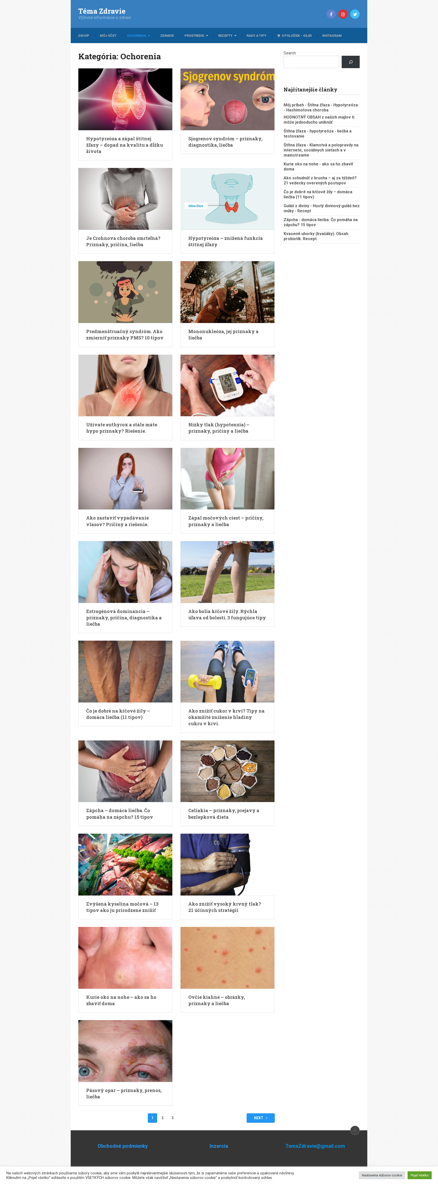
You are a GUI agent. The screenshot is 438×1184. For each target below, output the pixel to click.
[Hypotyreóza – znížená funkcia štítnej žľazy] (227, 199)
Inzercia (219, 1146)
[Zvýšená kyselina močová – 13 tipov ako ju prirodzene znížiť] (125, 864)
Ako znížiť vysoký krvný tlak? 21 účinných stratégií (224, 907)
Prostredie (194, 35)
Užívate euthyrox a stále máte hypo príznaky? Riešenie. (121, 428)
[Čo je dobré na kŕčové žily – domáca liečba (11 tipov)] (125, 671)
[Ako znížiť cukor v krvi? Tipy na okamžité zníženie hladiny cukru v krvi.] (227, 671)
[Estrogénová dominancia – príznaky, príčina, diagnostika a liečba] (125, 572)
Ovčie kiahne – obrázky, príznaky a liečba (216, 1000)
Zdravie (167, 35)
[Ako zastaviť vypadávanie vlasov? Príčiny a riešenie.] (125, 479)
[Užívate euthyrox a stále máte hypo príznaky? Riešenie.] (125, 385)
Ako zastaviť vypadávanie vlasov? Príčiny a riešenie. (117, 521)
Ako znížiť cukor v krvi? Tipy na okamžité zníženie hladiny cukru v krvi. (226, 717)
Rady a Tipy (256, 35)
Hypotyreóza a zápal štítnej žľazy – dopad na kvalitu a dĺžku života (124, 145)
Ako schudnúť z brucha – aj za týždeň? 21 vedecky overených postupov (320, 180)
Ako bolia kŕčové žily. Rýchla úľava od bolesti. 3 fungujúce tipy (227, 614)
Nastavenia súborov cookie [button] (382, 1175)
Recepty (225, 35)
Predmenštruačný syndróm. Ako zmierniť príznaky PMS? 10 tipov (124, 334)
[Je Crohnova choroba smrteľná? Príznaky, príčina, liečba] (125, 199)
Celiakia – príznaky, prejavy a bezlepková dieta (223, 813)
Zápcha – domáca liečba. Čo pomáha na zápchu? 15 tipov (119, 813)
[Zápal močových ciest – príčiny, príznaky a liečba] (227, 479)
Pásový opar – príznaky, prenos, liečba (123, 1093)
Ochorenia (136, 35)
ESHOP (83, 35)
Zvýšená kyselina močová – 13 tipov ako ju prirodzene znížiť (122, 907)
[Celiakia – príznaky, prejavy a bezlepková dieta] (227, 771)
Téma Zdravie (101, 11)
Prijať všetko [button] (420, 1175)
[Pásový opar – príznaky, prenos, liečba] (125, 1051)
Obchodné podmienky (123, 1146)
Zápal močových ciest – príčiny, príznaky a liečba (225, 521)
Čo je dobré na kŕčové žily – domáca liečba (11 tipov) (118, 714)
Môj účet (108, 35)
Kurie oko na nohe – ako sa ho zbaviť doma (121, 1000)
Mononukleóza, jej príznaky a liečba (223, 334)
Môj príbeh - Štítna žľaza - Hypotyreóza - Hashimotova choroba (321, 107)
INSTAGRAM (332, 35)
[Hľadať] (351, 62)
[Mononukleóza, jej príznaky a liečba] (227, 292)
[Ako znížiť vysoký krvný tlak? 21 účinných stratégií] (227, 864)
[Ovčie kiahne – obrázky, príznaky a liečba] (227, 958)
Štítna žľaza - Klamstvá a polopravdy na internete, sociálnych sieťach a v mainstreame (321, 150)
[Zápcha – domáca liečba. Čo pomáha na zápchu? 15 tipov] (125, 771)
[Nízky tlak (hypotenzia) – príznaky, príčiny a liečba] (227, 385)
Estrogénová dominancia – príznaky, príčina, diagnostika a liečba (124, 617)
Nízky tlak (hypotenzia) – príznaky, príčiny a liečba (218, 428)
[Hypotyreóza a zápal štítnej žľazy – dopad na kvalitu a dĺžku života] (125, 99)
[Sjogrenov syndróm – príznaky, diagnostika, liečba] (227, 99)
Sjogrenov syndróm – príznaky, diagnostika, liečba (225, 142)
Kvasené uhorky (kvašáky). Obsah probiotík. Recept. (316, 236)
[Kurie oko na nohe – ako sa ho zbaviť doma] (125, 958)
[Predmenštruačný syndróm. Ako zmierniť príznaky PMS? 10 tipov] (125, 292)
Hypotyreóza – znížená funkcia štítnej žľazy (225, 241)
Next (259, 1118)
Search (290, 53)
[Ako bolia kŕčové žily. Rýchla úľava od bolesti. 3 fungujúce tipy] (227, 572)
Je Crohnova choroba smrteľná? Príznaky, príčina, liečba (123, 241)
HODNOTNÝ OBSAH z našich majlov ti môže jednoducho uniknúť (319, 120)
